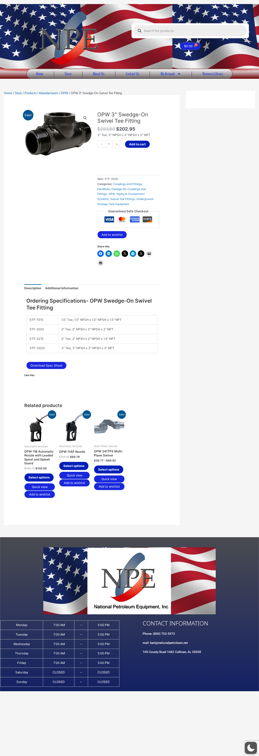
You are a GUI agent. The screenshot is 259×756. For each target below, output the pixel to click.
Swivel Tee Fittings (122, 199)
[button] (85, 118)
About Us (98, 74)
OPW (111, 194)
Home (39, 74)
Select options (39, 477)
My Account (168, 74)
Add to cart (137, 144)
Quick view (40, 487)
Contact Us (132, 74)
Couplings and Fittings (127, 184)
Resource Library (213, 74)
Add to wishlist (112, 235)
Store (68, 74)
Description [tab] (32, 288)
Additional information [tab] (61, 288)
